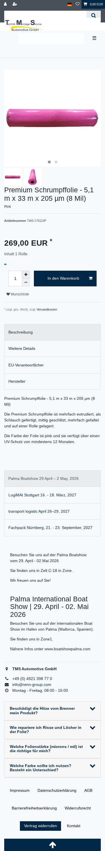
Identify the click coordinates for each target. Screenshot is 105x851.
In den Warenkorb (63, 278)
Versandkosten (47, 309)
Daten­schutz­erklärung (57, 790)
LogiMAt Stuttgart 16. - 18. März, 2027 (42, 495)
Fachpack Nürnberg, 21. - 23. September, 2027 (50, 527)
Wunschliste (19, 294)
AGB (88, 790)
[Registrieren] (15, 4)
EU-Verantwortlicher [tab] (26, 365)
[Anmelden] (6, 4)
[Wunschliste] (77, 4)
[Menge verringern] (26, 282)
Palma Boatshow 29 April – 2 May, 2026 (43, 478)
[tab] (52, 478)
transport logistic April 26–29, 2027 (39, 511)
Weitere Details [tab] (21, 348)
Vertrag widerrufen (40, 825)
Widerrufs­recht (78, 808)
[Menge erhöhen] (26, 275)
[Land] (70, 4)
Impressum (20, 790)
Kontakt (73, 825)
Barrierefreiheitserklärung (34, 808)
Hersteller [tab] (16, 381)
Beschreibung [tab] (20, 332)
